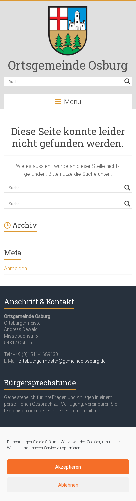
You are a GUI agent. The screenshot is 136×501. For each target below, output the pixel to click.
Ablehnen (68, 485)
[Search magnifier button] (127, 81)
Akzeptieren (68, 467)
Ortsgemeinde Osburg (68, 65)
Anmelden (15, 268)
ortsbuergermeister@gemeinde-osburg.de (61, 361)
